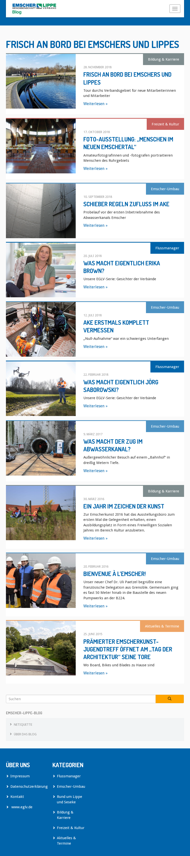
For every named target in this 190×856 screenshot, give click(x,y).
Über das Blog (25, 734)
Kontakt (17, 796)
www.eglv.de (21, 807)
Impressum (20, 776)
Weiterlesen (93, 103)
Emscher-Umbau (165, 189)
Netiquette (23, 724)
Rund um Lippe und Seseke (69, 799)
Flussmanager (167, 248)
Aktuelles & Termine (162, 626)
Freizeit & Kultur (165, 124)
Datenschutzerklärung (27, 786)
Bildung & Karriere (163, 59)
